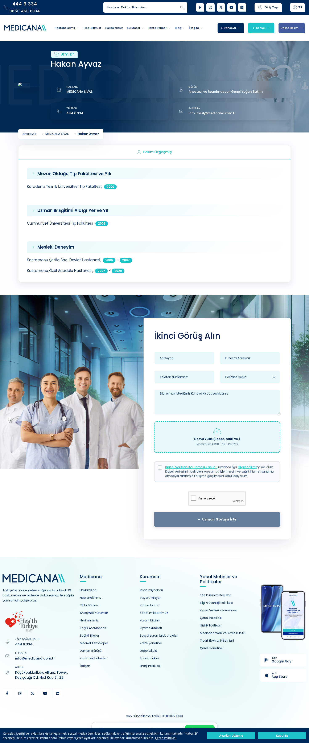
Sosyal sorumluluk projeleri (159, 635)
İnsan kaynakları (151, 590)
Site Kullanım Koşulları (215, 595)
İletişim (85, 666)
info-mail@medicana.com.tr (212, 113)
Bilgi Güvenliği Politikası (216, 603)
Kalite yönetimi (151, 643)
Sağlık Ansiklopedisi (93, 628)
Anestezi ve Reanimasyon (210, 91)
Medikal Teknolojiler (94, 643)
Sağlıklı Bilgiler (89, 635)
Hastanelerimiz (91, 598)
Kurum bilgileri (150, 620)
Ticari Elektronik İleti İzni (217, 640)
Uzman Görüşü (91, 651)
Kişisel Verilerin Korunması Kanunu (191, 467)
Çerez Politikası (165, 738)
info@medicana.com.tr (35, 658)
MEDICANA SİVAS (79, 91)
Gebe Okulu (148, 651)
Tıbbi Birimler (89, 605)
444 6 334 (74, 113)
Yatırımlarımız (150, 605)
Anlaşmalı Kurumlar (94, 613)
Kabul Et (282, 736)
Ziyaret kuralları (151, 628)
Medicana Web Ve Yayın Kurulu (222, 633)
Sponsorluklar (149, 658)
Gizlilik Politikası (210, 625)
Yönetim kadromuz (154, 613)
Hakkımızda (88, 590)
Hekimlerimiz (89, 620)
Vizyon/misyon (150, 598)
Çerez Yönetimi (211, 648)
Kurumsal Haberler (93, 658)
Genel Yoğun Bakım (247, 91)
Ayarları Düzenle (231, 736)
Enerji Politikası (150, 666)
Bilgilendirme (247, 467)
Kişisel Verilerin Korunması (218, 610)
